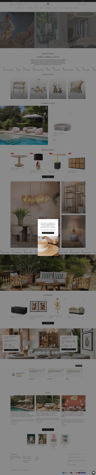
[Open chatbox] (93, 472)
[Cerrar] (57, 221)
